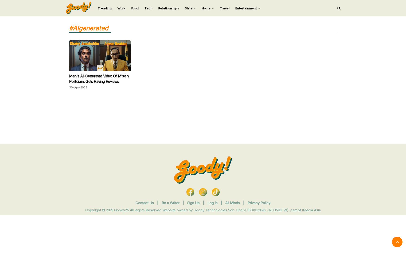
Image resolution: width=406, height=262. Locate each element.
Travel (225, 8)
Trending (105, 8)
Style (189, 8)
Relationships (168, 8)
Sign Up (194, 203)
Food (135, 8)
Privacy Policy (259, 203)
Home (207, 8)
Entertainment (246, 8)
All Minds (233, 203)
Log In (213, 203)
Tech (148, 8)
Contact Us (145, 203)
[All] (338, 8)
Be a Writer (171, 203)
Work (121, 8)
